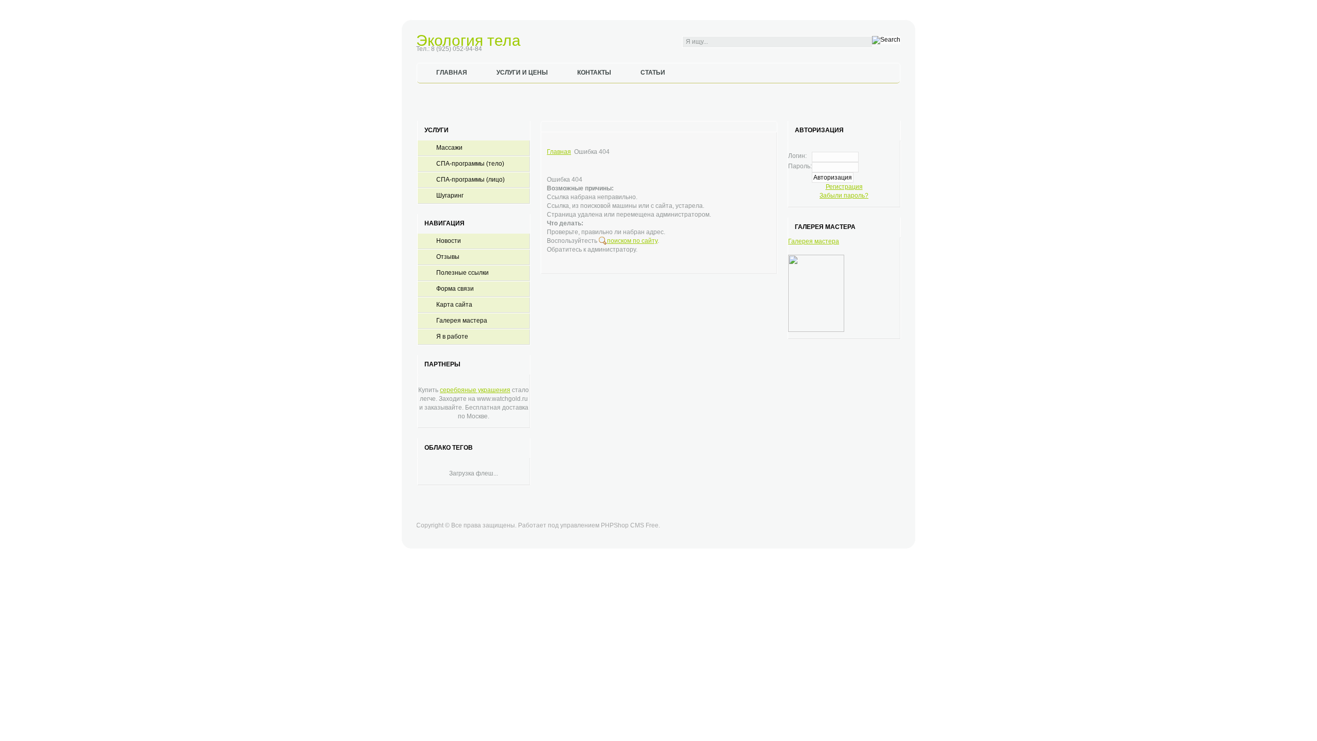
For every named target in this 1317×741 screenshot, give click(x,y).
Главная (559, 151)
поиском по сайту (632, 240)
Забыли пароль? (844, 195)
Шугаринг (450, 195)
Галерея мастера (813, 241)
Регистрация (844, 186)
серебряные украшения (475, 390)
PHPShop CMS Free (629, 525)
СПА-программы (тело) (470, 163)
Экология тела (468, 40)
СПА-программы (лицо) (470, 179)
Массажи (449, 147)
